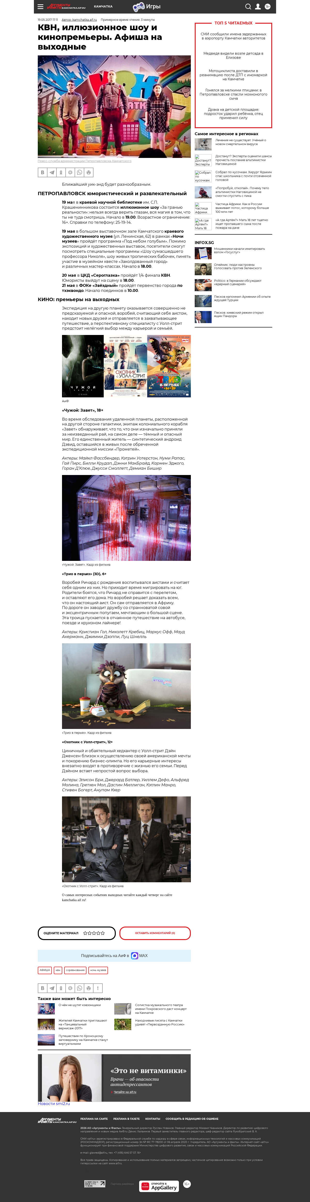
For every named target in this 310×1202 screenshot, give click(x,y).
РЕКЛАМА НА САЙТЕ (94, 1118)
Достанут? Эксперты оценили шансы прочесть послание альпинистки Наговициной (244, 160)
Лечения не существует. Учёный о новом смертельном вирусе (241, 142)
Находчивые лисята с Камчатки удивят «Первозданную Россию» (160, 1022)
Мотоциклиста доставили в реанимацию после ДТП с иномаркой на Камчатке (233, 75)
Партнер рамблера (122, 1183)
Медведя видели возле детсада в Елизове (233, 56)
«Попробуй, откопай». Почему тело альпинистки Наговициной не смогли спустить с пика (242, 192)
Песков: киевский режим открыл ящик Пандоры (239, 314)
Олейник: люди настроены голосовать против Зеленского (238, 266)
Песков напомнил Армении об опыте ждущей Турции (242, 298)
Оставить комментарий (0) (155, 933)
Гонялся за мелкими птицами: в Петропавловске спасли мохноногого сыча (233, 94)
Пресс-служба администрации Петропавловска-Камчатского (85, 161)
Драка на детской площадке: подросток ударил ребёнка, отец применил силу (233, 114)
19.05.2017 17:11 (48, 20)
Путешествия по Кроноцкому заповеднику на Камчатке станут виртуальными (83, 1040)
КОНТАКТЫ (152, 1118)
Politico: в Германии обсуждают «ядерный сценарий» (238, 282)
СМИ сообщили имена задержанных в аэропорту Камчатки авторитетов (233, 36)
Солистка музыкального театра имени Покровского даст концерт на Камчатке (161, 1009)
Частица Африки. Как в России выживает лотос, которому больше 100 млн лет (242, 208)
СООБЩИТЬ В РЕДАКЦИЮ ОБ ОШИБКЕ (192, 1118)
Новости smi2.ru (54, 1103)
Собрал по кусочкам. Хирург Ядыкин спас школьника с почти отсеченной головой (244, 176)
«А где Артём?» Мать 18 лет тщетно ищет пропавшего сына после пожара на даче (242, 224)
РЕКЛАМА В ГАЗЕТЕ (126, 1118)
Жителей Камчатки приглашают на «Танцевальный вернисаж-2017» (83, 1024)
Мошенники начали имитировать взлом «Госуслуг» (239, 250)
